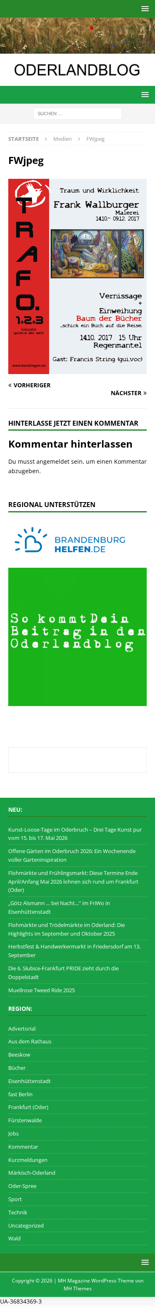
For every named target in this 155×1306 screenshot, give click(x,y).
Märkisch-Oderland (31, 1172)
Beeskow (19, 1054)
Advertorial (22, 1028)
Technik (17, 1212)
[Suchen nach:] (77, 113)
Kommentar (23, 1146)
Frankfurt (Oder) (28, 1107)
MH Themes (78, 1288)
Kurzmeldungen (28, 1160)
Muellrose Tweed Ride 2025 (41, 990)
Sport (15, 1199)
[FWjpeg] (77, 369)
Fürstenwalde (25, 1120)
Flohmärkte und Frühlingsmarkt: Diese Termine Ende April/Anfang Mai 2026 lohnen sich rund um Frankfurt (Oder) (73, 881)
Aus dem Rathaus (29, 1041)
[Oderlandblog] (77, 49)
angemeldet (52, 461)
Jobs (13, 1133)
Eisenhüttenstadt (29, 1081)
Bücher (17, 1067)
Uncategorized (26, 1225)
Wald (14, 1238)
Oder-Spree (22, 1186)
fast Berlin (20, 1094)
